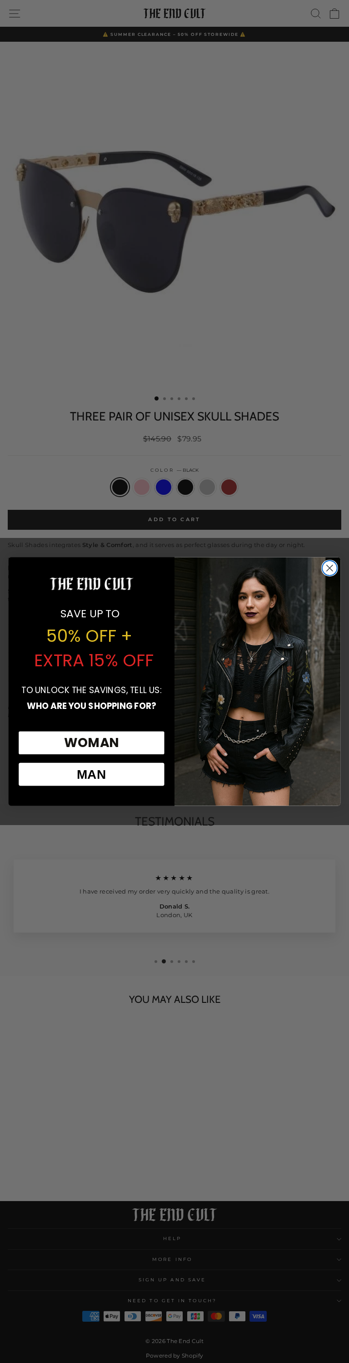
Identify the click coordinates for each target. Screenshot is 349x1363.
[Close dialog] (329, 568)
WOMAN (91, 742)
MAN (91, 774)
